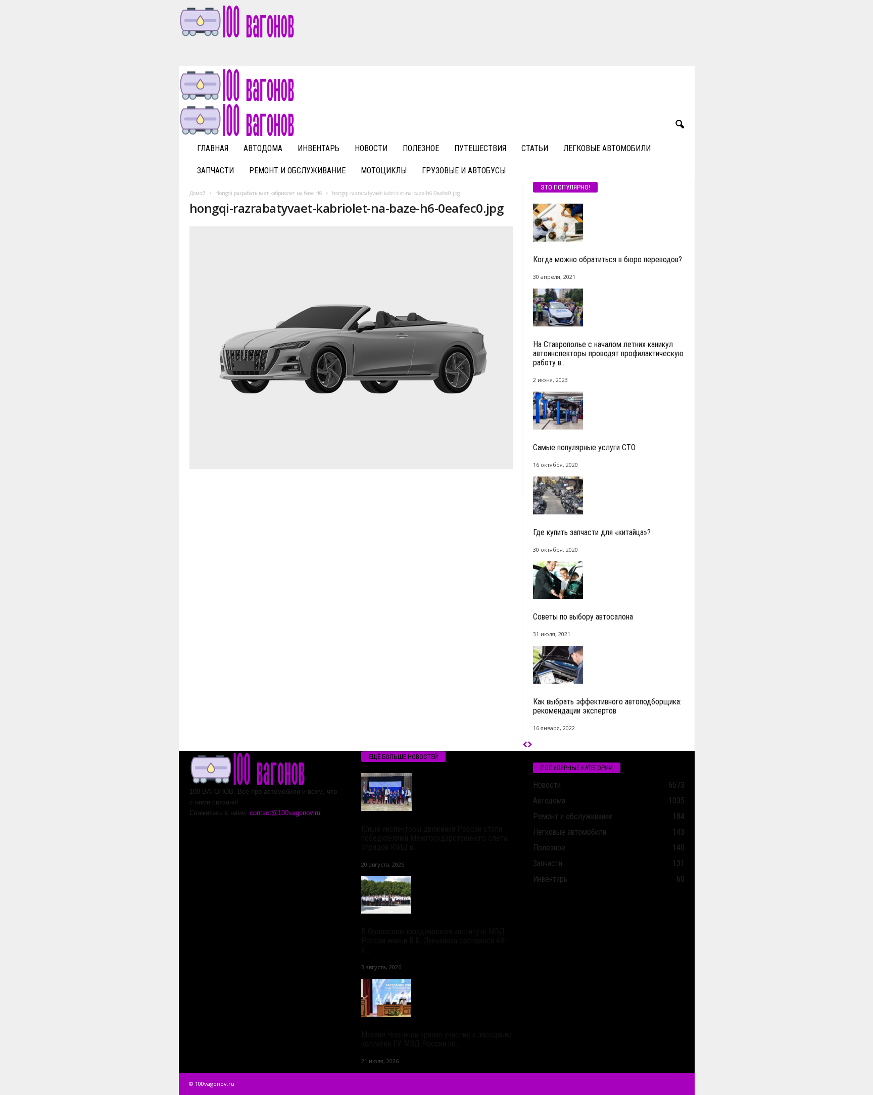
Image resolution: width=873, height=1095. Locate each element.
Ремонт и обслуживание (297, 170)
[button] (679, 125)
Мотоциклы (384, 170)
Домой (197, 193)
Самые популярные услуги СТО (584, 447)
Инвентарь (319, 148)
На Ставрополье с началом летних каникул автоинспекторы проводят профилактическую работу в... (608, 353)
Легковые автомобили (607, 148)
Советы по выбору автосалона (583, 617)
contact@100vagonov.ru (285, 813)
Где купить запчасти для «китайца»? (592, 532)
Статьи (534, 148)
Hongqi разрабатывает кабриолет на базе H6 (268, 193)
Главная (212, 148)
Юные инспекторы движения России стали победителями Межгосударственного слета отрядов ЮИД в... (434, 838)
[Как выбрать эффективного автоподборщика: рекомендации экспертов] (609, 665)
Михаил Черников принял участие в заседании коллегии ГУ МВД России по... (436, 1039)
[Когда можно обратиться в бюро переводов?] (609, 223)
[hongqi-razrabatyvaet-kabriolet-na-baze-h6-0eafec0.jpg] (351, 347)
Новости (371, 148)
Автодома (263, 148)
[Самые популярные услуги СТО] (609, 411)
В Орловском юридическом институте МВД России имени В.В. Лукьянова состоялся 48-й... (434, 941)
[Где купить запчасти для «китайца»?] (609, 495)
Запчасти (215, 170)
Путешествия (480, 148)
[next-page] (529, 745)
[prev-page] (525, 745)
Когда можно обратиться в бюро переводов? (607, 259)
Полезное (421, 148)
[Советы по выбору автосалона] (609, 580)
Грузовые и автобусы (464, 170)
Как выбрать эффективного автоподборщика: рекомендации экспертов (607, 706)
